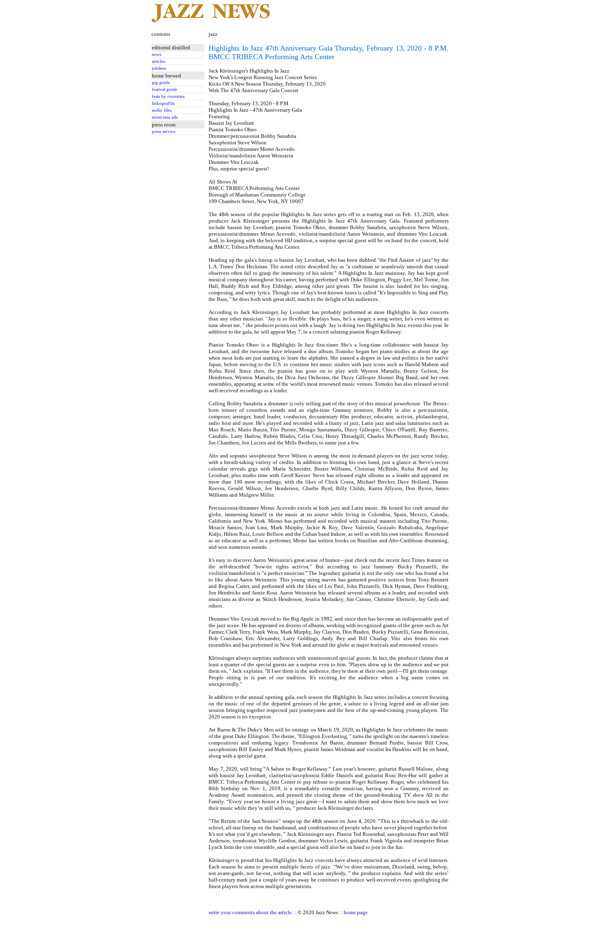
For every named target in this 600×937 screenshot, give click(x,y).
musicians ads (165, 117)
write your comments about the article (250, 912)
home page (356, 912)
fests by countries (168, 96)
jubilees (159, 68)
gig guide (161, 82)
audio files (161, 110)
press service (164, 131)
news (156, 54)
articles (158, 61)
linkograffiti (163, 103)
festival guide (164, 89)
